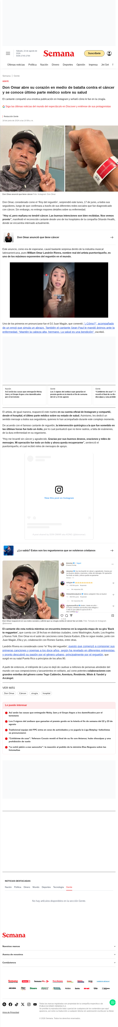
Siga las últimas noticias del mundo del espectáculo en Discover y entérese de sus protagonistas (58, 106)
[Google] (4, 1004)
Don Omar (9, 693)
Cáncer (22, 693)
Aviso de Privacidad (14, 1012)
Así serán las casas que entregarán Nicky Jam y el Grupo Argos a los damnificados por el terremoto (23, 394)
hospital (46, 693)
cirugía (34, 693)
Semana (6, 76)
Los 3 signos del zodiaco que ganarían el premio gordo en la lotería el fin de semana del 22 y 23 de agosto (68, 394)
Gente (17, 76)
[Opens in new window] (10, 1004)
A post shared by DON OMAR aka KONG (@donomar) (59, 534)
